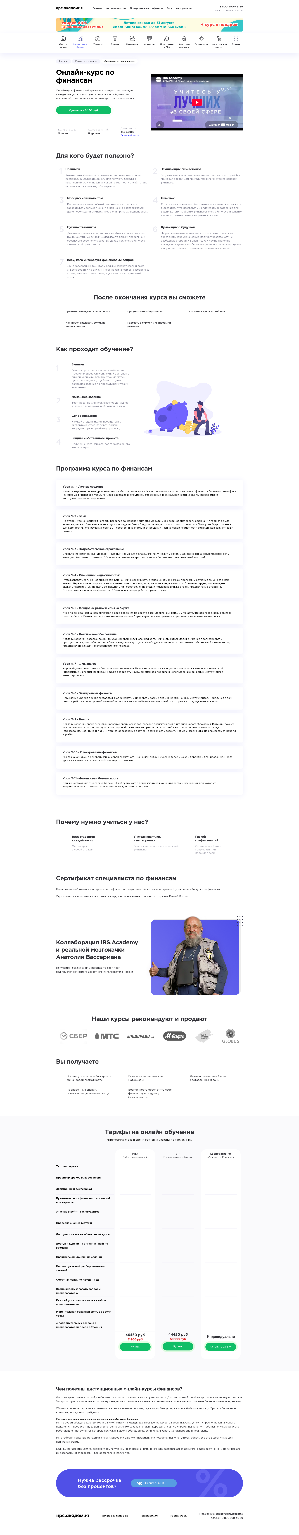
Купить (135, 1347)
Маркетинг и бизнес (86, 61)
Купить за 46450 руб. (84, 110)
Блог (169, 8)
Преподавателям (149, 1516)
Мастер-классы (178, 1516)
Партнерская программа (114, 1516)
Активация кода (116, 8)
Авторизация (184, 8)
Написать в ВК (154, 1483)
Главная (97, 8)
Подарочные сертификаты (146, 8)
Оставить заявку (221, 1347)
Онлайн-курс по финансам (119, 61)
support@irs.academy (229, 1514)
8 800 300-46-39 (232, 1518)
